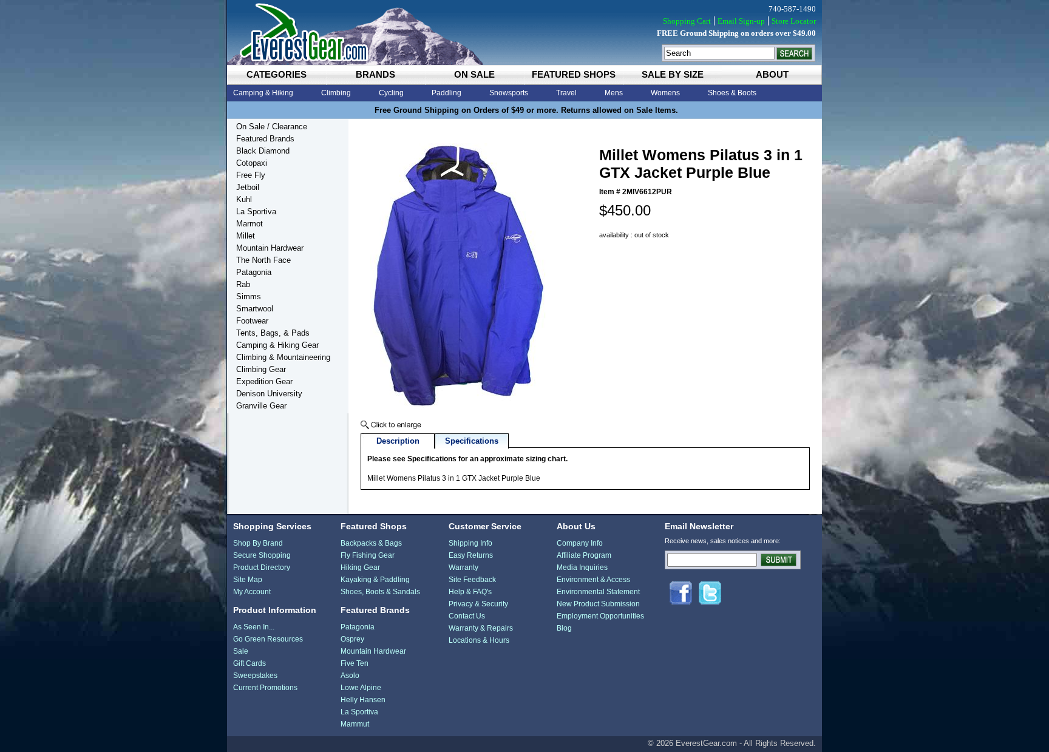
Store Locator (794, 20)
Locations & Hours (479, 640)
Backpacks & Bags (371, 543)
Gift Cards (249, 663)
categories (276, 74)
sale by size (673, 74)
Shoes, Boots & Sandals (380, 592)
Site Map (247, 579)
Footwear (252, 320)
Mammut (355, 724)
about (772, 74)
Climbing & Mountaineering (283, 357)
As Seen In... (253, 627)
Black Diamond (263, 150)
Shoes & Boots (732, 93)
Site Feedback (472, 579)
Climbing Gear (261, 369)
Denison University (269, 393)
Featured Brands (265, 138)
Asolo (350, 675)
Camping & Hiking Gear (277, 345)
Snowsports (508, 93)
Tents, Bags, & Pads (273, 332)
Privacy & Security (478, 604)
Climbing (336, 93)
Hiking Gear (360, 567)
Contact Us (467, 616)
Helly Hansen (363, 700)
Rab (243, 284)
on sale (474, 74)
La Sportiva (256, 211)
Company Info (580, 543)
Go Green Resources (268, 639)
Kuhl (244, 199)
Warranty (463, 567)
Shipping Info (470, 543)
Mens (614, 93)
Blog (564, 628)
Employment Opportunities (600, 616)
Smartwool (254, 308)
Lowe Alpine (361, 687)
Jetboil (247, 187)
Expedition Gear (264, 381)
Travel (566, 93)
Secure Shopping (262, 555)
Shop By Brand (258, 543)
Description (397, 440)
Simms (248, 296)
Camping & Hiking (263, 93)
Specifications (471, 440)
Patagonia (253, 272)
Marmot (249, 223)
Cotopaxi (251, 163)
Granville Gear (261, 405)
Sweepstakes (255, 675)
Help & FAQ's (470, 592)
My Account (252, 592)
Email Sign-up (741, 20)
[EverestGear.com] (524, 32)
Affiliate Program (584, 555)
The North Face (263, 260)
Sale (240, 651)
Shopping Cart (687, 20)
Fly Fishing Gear (368, 555)
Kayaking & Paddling (375, 579)
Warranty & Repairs (481, 628)
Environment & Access (593, 579)
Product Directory (261, 567)
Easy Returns (471, 555)
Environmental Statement (598, 592)
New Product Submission (598, 604)
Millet (245, 235)
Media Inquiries (582, 567)
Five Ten (354, 663)
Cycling (391, 93)
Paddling (446, 93)
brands (375, 74)
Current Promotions (265, 687)
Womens (665, 93)
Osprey (352, 639)
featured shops (574, 74)
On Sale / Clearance (271, 126)
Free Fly (250, 175)
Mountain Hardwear (270, 247)
